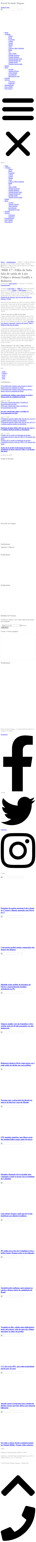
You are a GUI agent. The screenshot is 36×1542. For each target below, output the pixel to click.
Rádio (10, 50)
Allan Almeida (12, 73)
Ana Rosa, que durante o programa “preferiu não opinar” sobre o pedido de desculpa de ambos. (17, 323)
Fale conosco (9, 88)
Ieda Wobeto (22, 290)
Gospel (10, 43)
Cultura (10, 41)
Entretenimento (9, 85)
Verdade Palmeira (13, 57)
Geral (10, 46)
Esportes (7, 78)
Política (7, 66)
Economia (11, 39)
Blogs (6, 67)
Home (6, 32)
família (14, 290)
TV (9, 52)
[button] (18, 127)
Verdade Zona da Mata (15, 64)
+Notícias (7, 34)
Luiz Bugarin (12, 74)
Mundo (10, 45)
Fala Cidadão (9, 87)
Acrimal (10, 69)
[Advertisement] (18, 242)
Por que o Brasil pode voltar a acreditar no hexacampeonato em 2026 (15, 412)
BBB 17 (19, 288)
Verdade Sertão (13, 62)
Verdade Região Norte (15, 59)
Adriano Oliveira (13, 71)
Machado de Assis (13, 76)
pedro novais (13, 283)
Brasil (10, 38)
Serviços (7, 80)
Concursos (11, 81)
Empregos (11, 83)
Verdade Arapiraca (14, 55)
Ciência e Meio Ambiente (16, 48)
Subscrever (5, 627)
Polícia (10, 36)
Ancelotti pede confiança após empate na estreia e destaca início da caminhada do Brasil (17, 396)
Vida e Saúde (12, 53)
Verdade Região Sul (14, 60)
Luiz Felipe (10, 288)
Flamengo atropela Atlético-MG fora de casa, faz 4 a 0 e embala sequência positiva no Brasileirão (17, 428)
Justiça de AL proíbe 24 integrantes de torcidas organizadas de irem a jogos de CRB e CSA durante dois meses (18, 449)
